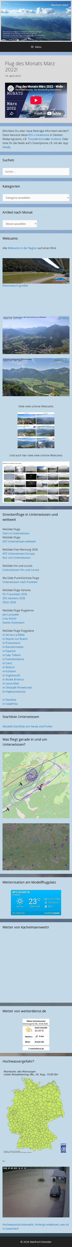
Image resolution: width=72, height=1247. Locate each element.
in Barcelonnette (13, 647)
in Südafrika (10, 704)
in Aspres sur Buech (15, 639)
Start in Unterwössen (16, 533)
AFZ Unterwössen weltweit (19, 541)
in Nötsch (9, 667)
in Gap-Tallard (11, 655)
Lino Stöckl (9, 618)
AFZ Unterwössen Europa (19, 553)
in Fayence (9, 651)
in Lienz (7, 663)
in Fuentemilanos (13, 659)
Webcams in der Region (23, 248)
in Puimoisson (11, 643)
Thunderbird (36, 139)
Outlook (56, 139)
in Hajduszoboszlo (14, 691)
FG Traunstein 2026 (15, 594)
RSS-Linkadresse (38, 135)
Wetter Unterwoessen (36, 1021)
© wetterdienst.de (36, 1049)
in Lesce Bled (11, 683)
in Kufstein (9, 671)
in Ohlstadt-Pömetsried (17, 687)
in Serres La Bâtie (14, 635)
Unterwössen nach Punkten (20, 582)
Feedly (6, 147)
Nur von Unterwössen (16, 558)
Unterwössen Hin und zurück (21, 570)
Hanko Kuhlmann (13, 622)
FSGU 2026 (9, 602)
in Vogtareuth (11, 675)
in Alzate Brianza (13, 679)
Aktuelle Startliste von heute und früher (28, 726)
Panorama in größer (15, 285)
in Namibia (9, 700)
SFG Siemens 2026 (14, 598)
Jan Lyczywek (11, 614)
